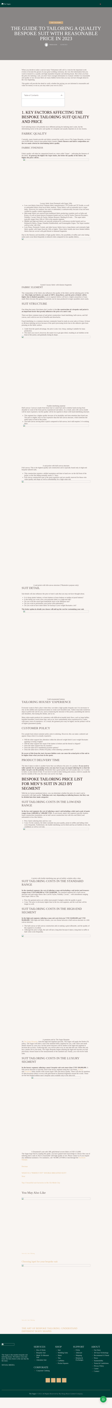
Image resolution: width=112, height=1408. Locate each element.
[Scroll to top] (106, 1402)
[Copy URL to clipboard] (42, 1163)
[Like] (23, 1162)
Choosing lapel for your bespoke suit (40, 1261)
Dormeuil (28, 1071)
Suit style (24, 1253)
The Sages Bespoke (31, 1041)
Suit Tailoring (56, 22)
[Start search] (104, 3)
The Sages (32, 1394)
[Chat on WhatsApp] (103, 1399)
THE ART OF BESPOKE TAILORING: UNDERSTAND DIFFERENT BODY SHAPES (49, 1330)
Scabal (80, 1069)
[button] (61, 95)
